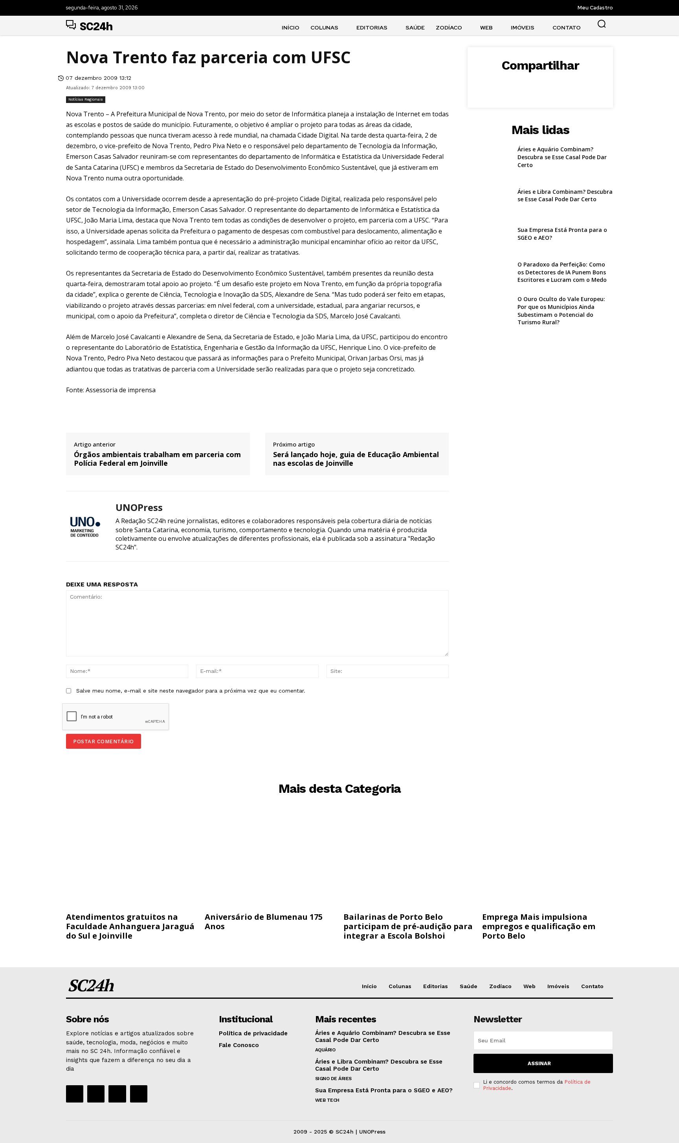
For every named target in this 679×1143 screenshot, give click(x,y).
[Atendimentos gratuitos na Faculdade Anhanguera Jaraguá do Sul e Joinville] (131, 860)
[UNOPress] (85, 526)
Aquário (325, 1050)
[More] (576, 85)
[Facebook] (504, 85)
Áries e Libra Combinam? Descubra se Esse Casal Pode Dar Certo (565, 195)
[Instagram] (96, 1094)
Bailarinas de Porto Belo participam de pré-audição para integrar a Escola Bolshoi (408, 926)
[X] (522, 85)
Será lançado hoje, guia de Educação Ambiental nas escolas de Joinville (356, 458)
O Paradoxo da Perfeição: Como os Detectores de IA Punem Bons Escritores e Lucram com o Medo (562, 272)
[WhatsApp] (558, 85)
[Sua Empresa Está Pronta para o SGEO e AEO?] (489, 234)
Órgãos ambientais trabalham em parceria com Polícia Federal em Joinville (157, 458)
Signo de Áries (333, 1078)
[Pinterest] (540, 85)
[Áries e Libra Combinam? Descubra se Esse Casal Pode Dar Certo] (489, 195)
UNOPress (139, 507)
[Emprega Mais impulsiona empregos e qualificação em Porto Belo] (547, 860)
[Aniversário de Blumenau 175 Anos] (270, 860)
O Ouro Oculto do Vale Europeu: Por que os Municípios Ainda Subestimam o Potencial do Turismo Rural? (561, 310)
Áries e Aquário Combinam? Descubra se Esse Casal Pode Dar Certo (562, 156)
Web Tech (327, 1100)
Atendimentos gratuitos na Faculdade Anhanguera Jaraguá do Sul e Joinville (130, 926)
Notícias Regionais (85, 99)
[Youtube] (138, 1094)
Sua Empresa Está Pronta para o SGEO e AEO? (384, 1090)
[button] (601, 23)
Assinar (539, 1063)
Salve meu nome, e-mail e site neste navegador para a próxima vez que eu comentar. (190, 690)
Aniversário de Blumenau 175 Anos (264, 921)
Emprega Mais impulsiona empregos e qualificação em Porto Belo (538, 926)
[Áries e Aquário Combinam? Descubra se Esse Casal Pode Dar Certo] (489, 157)
